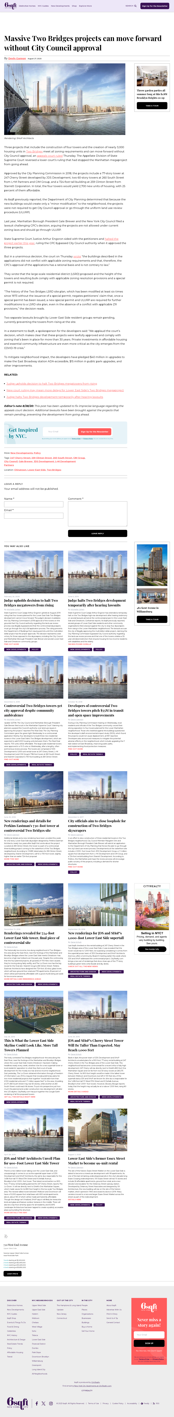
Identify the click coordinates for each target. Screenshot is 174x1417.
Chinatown (20, 470)
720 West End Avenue (16, 1245)
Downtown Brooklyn (40, 1357)
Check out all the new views (83, 966)
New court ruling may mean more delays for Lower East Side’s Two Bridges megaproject (65, 390)
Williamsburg (37, 1361)
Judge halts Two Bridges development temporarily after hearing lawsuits (55, 397)
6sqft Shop (11, 1318)
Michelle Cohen (13, 609)
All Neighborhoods (39, 1374)
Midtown (35, 1318)
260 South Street (62, 458)
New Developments (60, 6)
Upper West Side (39, 1305)
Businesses (86, 1318)
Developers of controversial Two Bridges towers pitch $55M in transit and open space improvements (96, 710)
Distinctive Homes (27, 6)
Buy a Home (87, 1327)
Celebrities (11, 1331)
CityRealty (95, 1382)
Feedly (146, 1403)
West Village (37, 1327)
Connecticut (62, 1318)
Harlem (35, 1314)
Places (84, 1310)
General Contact (113, 1322)
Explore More (85, 6)
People (85, 1305)
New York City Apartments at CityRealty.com (93, 1386)
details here (74, 1199)
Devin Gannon (17, 58)
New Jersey (62, 1314)
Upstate (60, 1310)
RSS (157, 1403)
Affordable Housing (15, 1352)
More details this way (15, 1213)
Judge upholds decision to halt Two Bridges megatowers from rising (52, 383)
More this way (11, 859)
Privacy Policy (88, 438)
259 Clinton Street (41, 458)
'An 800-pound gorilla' (79, 644)
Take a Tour (152, 106)
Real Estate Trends (42, 765)
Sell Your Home (88, 1331)
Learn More (12, 1274)
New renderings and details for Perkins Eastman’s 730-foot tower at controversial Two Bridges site (31, 826)
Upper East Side (38, 1310)
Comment (75, 499)
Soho (34, 1331)
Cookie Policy (117, 1403)
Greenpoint (36, 1365)
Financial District (38, 1344)
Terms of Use (76, 438)
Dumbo (35, 1348)
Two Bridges (34, 151)
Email (8, 510)
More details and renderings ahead (22, 979)
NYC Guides (43, 6)
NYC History (12, 1335)
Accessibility (132, 1403)
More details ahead (78, 1092)
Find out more (11, 644)
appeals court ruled (50, 155)
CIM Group (79, 458)
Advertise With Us (114, 1310)
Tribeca (35, 1335)
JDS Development (44, 461)
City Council (11, 461)
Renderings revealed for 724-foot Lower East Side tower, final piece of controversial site (31, 938)
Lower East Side (36, 470)
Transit (9, 1357)
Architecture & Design (16, 1340)
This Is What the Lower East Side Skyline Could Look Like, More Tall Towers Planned (31, 1045)
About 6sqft (111, 1305)
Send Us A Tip (112, 1318)
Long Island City (38, 1369)
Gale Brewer (26, 461)
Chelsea (35, 1322)
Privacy (106, 1403)
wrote (77, 256)
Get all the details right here (19, 1097)
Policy (37, 453)
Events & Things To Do (16, 1322)
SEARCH (129, 6)
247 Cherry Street (20, 458)
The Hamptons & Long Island (69, 1305)
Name (9, 499)
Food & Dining (13, 1327)
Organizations (87, 1314)
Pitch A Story (112, 1314)
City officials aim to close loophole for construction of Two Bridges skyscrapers (97, 826)
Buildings (85, 1322)
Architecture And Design (19, 864)
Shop (74, 6)
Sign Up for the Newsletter (155, 6)
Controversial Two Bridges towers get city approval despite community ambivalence (33, 710)
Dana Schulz (12, 947)
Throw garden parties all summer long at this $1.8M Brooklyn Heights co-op (152, 94)
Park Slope (36, 1352)
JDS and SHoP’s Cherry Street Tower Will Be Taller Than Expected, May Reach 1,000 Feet (95, 1045)
